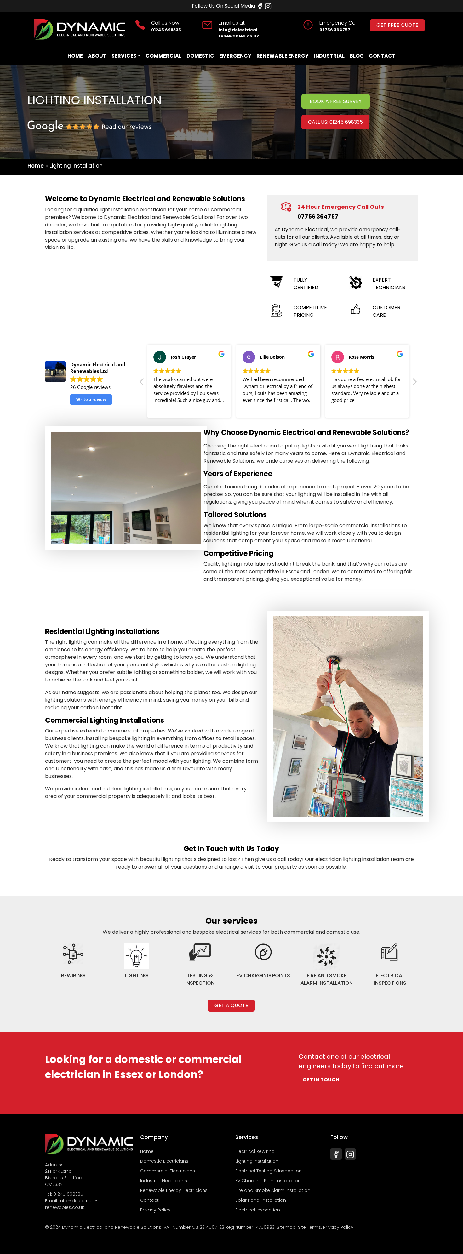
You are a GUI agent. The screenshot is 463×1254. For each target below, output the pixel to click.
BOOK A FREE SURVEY (336, 101)
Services (123, 56)
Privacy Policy (155, 1210)
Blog (357, 56)
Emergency (235, 56)
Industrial (329, 56)
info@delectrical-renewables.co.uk (239, 33)
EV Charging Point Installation (268, 1180)
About (97, 56)
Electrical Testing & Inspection (268, 1171)
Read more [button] (164, 408)
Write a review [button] (91, 399)
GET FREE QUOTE (397, 25)
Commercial (163, 56)
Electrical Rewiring (255, 1151)
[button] (414, 383)
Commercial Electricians (167, 1171)
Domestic (200, 56)
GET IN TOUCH (321, 1079)
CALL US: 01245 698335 (335, 122)
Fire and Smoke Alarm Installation (272, 1190)
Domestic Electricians (164, 1161)
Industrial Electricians (163, 1180)
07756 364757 (334, 30)
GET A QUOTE (231, 1005)
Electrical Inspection (257, 1210)
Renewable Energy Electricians (174, 1190)
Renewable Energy (282, 56)
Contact (382, 56)
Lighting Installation (256, 1161)
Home (75, 56)
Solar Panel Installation (260, 1200)
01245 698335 (166, 30)
